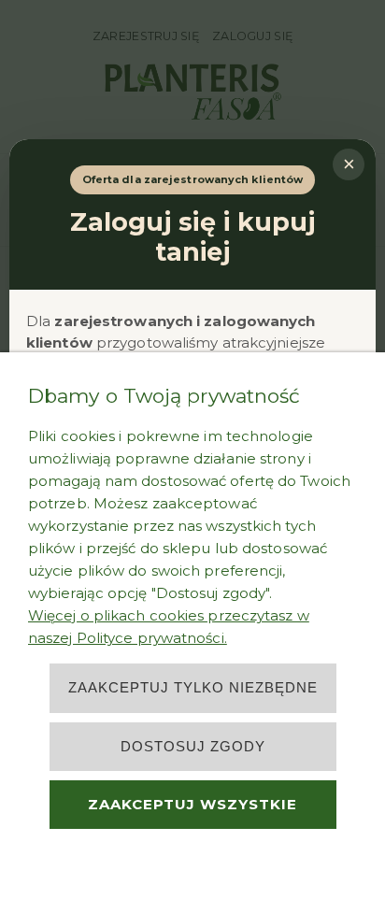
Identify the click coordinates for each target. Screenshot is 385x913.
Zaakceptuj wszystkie (192, 804)
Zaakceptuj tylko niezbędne (193, 687)
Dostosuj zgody (193, 746)
